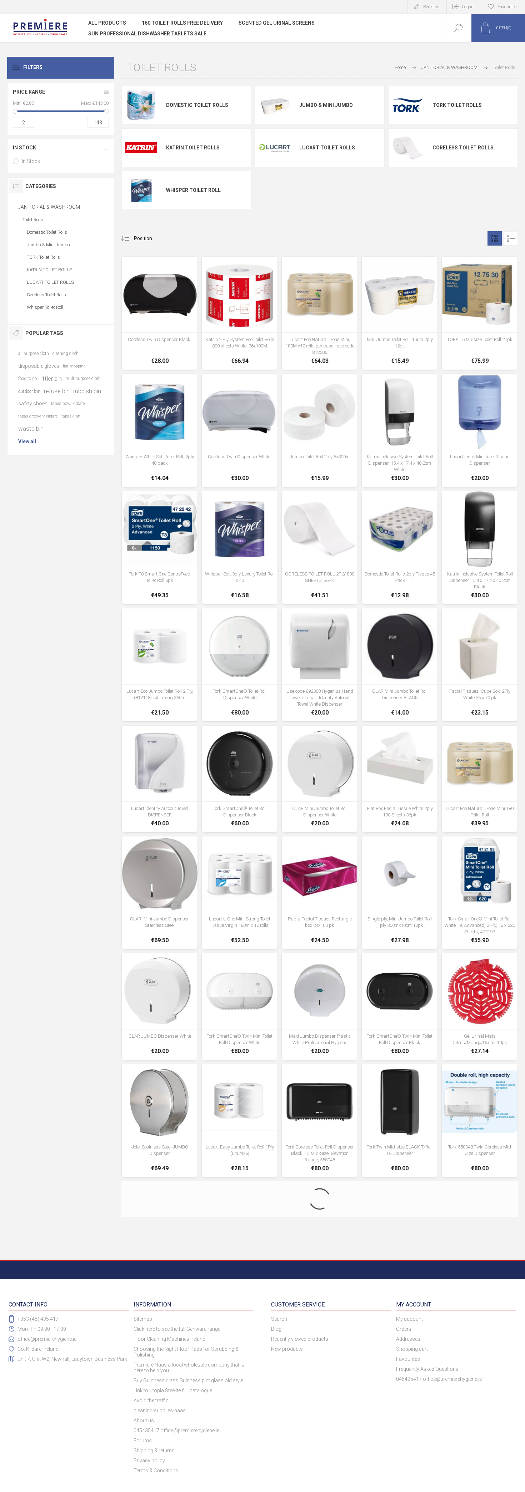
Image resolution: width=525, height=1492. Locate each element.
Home (400, 67)
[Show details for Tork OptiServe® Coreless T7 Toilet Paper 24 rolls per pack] (160, 1234)
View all (27, 441)
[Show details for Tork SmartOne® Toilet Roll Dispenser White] (240, 664)
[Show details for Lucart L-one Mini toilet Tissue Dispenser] (480, 430)
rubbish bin (87, 391)
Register (430, 6)
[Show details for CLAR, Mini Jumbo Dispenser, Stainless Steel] (160, 892)
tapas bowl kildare (68, 403)
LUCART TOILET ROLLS (327, 147)
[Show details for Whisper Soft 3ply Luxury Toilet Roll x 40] (240, 547)
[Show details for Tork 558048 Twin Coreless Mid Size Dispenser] (480, 1120)
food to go (27, 378)
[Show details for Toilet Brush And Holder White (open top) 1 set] (320, 1345)
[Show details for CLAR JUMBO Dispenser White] (160, 1006)
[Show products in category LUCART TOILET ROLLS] (275, 148)
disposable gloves (38, 366)
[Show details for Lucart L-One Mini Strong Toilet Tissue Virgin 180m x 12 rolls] (240, 892)
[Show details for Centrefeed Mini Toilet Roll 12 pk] (160, 1345)
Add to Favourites (176, 344)
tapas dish (70, 416)
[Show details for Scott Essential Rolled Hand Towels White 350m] (400, 1345)
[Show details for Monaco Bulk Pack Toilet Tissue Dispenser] (240, 1345)
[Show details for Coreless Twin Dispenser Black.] (160, 313)
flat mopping (74, 366)
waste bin (31, 428)
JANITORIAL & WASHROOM (49, 207)
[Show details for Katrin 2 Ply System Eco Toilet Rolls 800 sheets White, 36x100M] (240, 313)
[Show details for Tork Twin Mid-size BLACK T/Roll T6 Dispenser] (400, 1120)
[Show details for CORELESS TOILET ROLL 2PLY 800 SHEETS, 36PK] (320, 547)
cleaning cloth (65, 353)
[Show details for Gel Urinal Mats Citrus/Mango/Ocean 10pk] (480, 1006)
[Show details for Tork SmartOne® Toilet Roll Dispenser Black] (240, 779)
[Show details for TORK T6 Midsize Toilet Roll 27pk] (480, 313)
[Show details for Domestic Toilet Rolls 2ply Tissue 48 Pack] (400, 547)
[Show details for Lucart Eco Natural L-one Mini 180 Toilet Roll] (480, 779)
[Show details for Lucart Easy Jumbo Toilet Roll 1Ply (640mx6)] (240, 1120)
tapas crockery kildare (38, 416)
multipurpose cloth (83, 378)
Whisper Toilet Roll (193, 190)
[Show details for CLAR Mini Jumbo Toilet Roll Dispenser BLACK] (400, 664)
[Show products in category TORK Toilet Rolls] (408, 105)
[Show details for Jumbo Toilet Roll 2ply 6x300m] (320, 430)
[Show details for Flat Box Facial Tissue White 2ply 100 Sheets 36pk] (400, 779)
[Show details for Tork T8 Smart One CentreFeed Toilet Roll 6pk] (160, 547)
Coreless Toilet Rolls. (463, 147)
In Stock (31, 161)
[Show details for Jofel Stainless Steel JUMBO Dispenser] (160, 1120)
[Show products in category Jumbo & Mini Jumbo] (275, 105)
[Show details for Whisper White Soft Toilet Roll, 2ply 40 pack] (160, 430)
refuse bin (57, 391)
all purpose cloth (33, 353)
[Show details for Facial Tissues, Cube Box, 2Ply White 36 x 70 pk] (480, 664)
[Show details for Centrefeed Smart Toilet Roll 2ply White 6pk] (480, 1234)
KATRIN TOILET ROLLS (193, 147)
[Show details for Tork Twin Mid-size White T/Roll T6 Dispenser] (240, 1234)
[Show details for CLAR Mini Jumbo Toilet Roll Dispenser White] (320, 779)
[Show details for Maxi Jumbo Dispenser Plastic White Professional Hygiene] (320, 1006)
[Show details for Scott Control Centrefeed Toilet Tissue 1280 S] (480, 1345)
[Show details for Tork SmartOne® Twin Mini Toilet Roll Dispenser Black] (400, 1006)
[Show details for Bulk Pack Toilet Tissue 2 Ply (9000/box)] (400, 1234)
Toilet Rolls (32, 219)
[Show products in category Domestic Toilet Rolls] (141, 105)
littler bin (51, 378)
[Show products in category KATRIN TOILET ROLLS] (141, 148)
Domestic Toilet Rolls (197, 105)
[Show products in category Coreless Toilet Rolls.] (408, 148)
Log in (468, 6)
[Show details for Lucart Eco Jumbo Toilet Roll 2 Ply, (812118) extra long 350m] (160, 664)
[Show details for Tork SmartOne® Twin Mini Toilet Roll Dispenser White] (240, 1006)
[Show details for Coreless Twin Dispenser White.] (240, 430)
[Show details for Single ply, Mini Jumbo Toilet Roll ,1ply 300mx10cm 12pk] (400, 892)
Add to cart (159, 344)
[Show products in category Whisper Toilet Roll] (141, 190)
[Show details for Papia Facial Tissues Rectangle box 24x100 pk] (320, 892)
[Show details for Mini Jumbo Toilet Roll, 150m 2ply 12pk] (400, 313)
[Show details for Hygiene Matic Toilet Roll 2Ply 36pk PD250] (320, 1234)
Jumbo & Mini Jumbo (326, 105)
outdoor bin (29, 391)
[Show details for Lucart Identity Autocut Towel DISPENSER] (160, 779)
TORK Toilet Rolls (457, 105)
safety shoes (33, 403)
